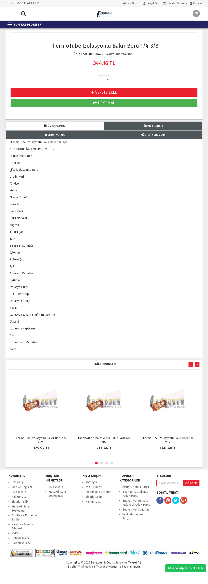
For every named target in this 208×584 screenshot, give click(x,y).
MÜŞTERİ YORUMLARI (153, 135)
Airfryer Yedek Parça (135, 487)
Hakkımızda (19, 497)
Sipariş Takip (94, 497)
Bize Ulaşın (19, 492)
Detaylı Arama (21, 538)
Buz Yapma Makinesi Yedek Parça (135, 494)
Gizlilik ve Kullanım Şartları (24, 517)
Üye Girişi (132, 3)
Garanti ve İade (21, 543)
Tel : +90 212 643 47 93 (25, 3)
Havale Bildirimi (176, 3)
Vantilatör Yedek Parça (132, 516)
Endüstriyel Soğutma (135, 509)
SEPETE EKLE (105, 92)
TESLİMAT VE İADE (55, 135)
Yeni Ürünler (94, 487)
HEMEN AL (106, 103)
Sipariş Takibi (20, 501)
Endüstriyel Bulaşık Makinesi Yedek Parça (136, 502)
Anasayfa (91, 482)
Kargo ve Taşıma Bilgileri (22, 526)
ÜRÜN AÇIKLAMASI (55, 126)
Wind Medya (85, 566)
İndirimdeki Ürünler (98, 492)
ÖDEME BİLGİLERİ (153, 126)
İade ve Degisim (22, 487)
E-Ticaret (99, 566)
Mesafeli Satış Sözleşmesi (21, 508)
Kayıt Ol (152, 3)
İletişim (197, 3)
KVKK (15, 533)
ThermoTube (124, 54)
